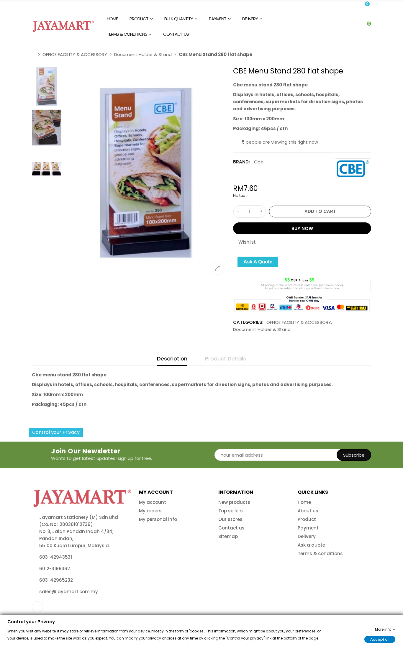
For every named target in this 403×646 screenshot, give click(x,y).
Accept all (379, 639)
